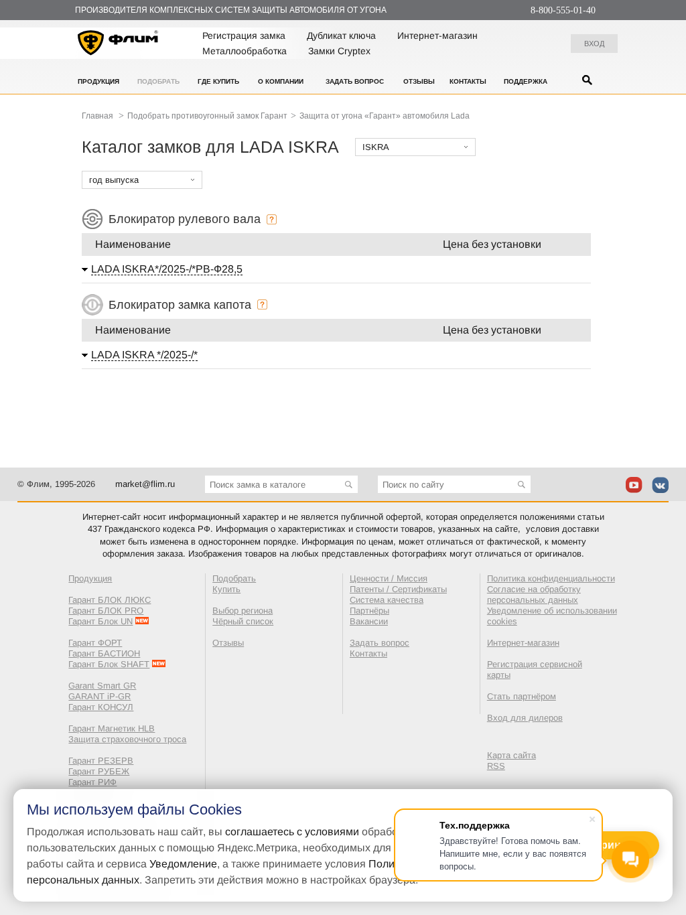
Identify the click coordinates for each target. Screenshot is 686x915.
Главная (97, 116)
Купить (226, 589)
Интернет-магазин (437, 35)
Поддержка (525, 81)
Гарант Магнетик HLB (111, 728)
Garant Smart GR (102, 686)
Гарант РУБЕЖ (98, 771)
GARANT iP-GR (99, 696)
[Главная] (118, 44)
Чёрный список (242, 621)
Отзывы (419, 81)
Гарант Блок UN (100, 621)
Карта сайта (511, 755)
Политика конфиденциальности (551, 578)
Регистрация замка (243, 35)
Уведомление (183, 863)
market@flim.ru (145, 484)
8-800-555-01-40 (563, 10)
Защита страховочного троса (127, 739)
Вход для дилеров (525, 718)
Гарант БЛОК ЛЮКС (109, 600)
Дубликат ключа (341, 35)
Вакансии (369, 621)
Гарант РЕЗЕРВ (100, 761)
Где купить (218, 81)
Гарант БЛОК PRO (105, 611)
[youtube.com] (634, 485)
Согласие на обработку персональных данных (534, 594)
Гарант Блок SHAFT (108, 664)
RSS (496, 766)
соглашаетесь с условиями (292, 831)
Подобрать (158, 81)
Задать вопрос (355, 81)
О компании (280, 81)
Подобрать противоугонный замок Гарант (207, 116)
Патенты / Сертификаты (398, 589)
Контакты (468, 81)
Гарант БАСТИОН (104, 653)
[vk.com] (660, 485)
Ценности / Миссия (388, 578)
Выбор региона (242, 611)
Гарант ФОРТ (95, 643)
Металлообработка (244, 51)
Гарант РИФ (92, 782)
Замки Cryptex (339, 51)
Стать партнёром (521, 696)
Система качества (386, 600)
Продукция (98, 81)
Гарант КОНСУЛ (100, 707)
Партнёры (369, 611)
